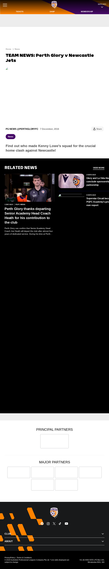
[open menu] (5, 5)
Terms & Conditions (24, 558)
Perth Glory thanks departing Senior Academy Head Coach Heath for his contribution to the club (28, 215)
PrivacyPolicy (10, 558)
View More (98, 168)
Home (8, 49)
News (17, 49)
